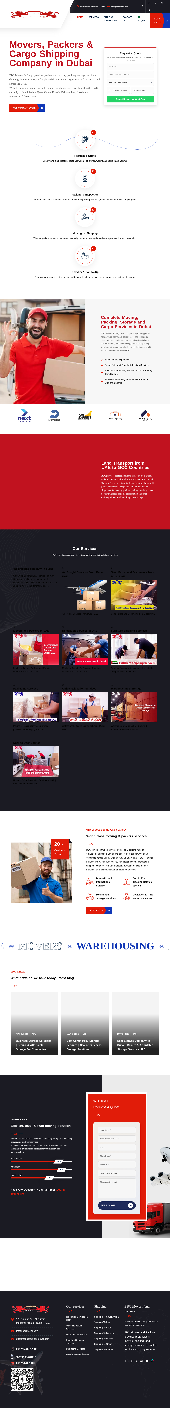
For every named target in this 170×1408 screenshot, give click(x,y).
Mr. (34, 1034)
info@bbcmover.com (119, 6)
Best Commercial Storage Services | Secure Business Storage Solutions (84, 1045)
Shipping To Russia (103, 1339)
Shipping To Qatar (102, 1328)
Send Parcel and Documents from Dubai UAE (132, 574)
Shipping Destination (110, 19)
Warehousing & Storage (126, 688)
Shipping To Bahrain (104, 1333)
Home (80, 17)
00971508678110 (24, 1349)
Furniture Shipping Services (129, 630)
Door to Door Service (26, 742)
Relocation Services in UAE (79, 630)
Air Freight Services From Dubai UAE (82, 574)
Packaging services (25, 688)
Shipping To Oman (103, 1344)
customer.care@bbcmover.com (32, 1339)
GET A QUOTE (116, 1205)
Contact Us (127, 19)
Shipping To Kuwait (103, 1349)
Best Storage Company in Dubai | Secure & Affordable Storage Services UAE (135, 1045)
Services (94, 17)
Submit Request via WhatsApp (130, 99)
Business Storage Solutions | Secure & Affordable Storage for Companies (33, 1045)
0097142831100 (23, 1363)
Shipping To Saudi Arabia (106, 1317)
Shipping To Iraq (102, 1322)
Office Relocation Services (79, 688)
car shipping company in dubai (33, 568)
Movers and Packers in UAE (31, 630)
